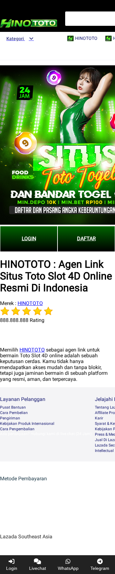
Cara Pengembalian (17, 429)
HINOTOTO (30, 303)
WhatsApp (68, 568)
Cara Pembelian (14, 413)
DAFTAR (86, 239)
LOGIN (29, 239)
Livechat (37, 568)
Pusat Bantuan (13, 407)
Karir (99, 418)
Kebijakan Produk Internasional (27, 423)
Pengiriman (10, 418)
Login (11, 568)
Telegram (99, 568)
